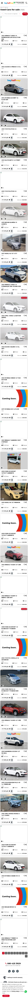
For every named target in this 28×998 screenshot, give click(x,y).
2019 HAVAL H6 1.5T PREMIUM (10, 502)
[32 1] (14, 709)
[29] (14, 865)
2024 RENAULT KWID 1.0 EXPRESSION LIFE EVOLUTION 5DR (10, 37)
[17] (14, 242)
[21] (14, 927)
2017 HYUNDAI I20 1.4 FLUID (10, 409)
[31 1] (14, 118)
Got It (6, 995)
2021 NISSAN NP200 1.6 (8, 907)
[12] (14, 460)
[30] (14, 367)
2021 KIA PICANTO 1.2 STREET (10, 160)
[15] (14, 56)
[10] (14, 25)
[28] (14, 87)
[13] (14, 803)
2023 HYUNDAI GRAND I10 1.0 (10, 876)
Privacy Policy (15, 991)
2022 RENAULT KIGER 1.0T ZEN (11, 564)
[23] (14, 740)
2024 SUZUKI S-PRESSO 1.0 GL (11, 67)
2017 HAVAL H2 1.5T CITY (9, 253)
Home (1, 7)
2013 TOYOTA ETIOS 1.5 (8, 129)
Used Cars (6, 7)
